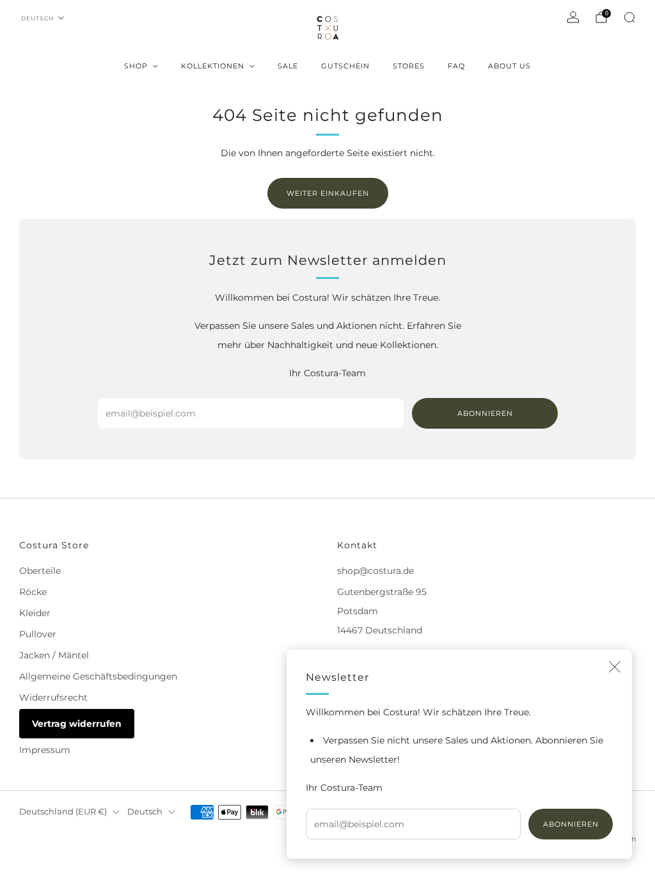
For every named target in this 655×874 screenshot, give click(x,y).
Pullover (37, 634)
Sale (288, 65)
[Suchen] (629, 17)
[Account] (573, 17)
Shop (136, 65)
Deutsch (37, 18)
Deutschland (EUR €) (63, 811)
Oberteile (40, 570)
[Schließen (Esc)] (614, 666)
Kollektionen (212, 65)
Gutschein (345, 65)
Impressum (44, 750)
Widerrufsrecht (53, 697)
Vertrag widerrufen (77, 723)
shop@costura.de (375, 570)
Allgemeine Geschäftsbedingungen (98, 676)
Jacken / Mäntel (54, 655)
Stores (409, 65)
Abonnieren (571, 824)
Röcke (33, 592)
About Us (509, 65)
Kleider (35, 613)
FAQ (456, 65)
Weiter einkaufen (328, 193)
